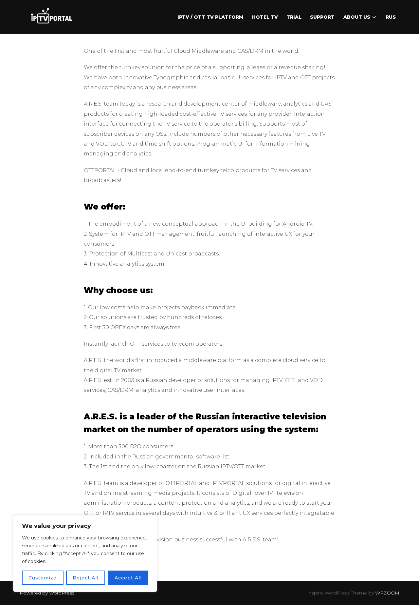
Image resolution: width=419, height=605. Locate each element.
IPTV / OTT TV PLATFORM (210, 17)
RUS (391, 17)
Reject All (86, 578)
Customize (42, 578)
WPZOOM (387, 593)
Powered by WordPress (47, 593)
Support (322, 17)
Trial (293, 17)
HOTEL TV (265, 17)
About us (356, 17)
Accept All (128, 578)
